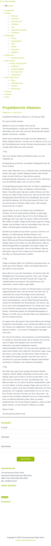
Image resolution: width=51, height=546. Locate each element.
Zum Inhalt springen (8, 1)
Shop (7, 97)
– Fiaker (13, 38)
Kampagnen (9, 35)
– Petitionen (14, 66)
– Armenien (14, 19)
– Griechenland (16, 21)
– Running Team (16, 72)
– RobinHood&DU (17, 69)
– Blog (12, 80)
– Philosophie (15, 89)
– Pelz (12, 44)
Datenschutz (31, 540)
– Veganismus (15, 75)
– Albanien (14, 16)
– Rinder (13, 47)
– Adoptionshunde (17, 58)
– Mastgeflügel (15, 41)
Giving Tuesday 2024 (18, 63)
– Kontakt (13, 86)
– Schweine (14, 49)
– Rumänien (14, 33)
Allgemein (6, 112)
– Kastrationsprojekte (18, 30)
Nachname (6, 446)
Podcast (8, 91)
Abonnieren (25, 459)
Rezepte (8, 94)
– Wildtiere (14, 52)
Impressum (19, 540)
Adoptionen (9, 55)
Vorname (5, 437)
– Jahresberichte (16, 83)
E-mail (4, 427)
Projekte (8, 13)
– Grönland (14, 24)
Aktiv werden (10, 61)
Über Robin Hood (12, 77)
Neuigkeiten (9, 10)
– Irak (12, 27)
